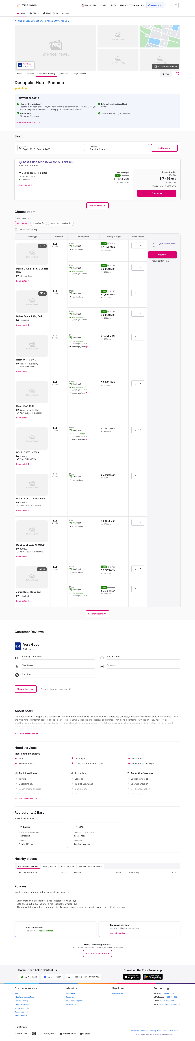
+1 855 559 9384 (171, 997)
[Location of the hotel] (160, 36)
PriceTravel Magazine (74, 1001)
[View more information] (86, 346)
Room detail (24, 185)
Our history (70, 993)
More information (117, 933)
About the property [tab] (46, 73)
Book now (157, 193)
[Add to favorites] (178, 74)
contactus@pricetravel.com (169, 1004)
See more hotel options (98, 953)
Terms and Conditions (139, 1031)
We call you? (156, 5)
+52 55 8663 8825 (167, 1001)
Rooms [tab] (20, 73)
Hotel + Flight (52, 13)
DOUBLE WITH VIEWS (27, 452)
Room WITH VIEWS (26, 359)
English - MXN (91, 5)
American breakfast (60, 223)
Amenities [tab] (63, 73)
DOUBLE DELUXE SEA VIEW (30, 498)
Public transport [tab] (68, 866)
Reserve (162, 254)
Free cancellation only (27, 229)
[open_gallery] (55, 48)
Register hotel (117, 993)
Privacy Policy (155, 1031)
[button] (29, 122)
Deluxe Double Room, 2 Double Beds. (32, 270)
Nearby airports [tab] (49, 866)
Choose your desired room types (163, 245)
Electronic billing (21, 1001)
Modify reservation (22, 1008)
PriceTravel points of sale (24, 997)
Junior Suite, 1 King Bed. (28, 592)
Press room (70, 997)
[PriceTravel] (28, 5)
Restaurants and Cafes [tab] (28, 866)
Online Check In (21, 1016)
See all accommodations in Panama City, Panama (43, 20)
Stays (22, 13)
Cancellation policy (170, 1031)
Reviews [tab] (30, 73)
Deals (68, 13)
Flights (36, 13)
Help (104, 5)
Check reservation (22, 1004)
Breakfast (39, 223)
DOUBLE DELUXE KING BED (30, 545)
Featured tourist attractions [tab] (91, 866)
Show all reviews (25, 689)
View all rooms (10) (97, 206)
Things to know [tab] (79, 73)
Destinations (71, 1004)
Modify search (164, 148)
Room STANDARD (25, 406)
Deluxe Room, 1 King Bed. (29, 316)
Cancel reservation (22, 1012)
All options (22, 223)
